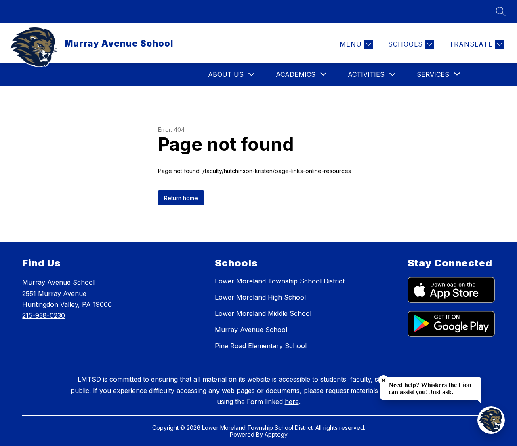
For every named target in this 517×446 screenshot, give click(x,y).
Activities (366, 74)
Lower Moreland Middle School (263, 313)
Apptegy (276, 434)
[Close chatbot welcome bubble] (383, 380)
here (292, 401)
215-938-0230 (43, 315)
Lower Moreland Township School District (280, 281)
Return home (181, 197)
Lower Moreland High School (260, 297)
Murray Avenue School (251, 330)
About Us (226, 74)
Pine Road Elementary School (261, 346)
